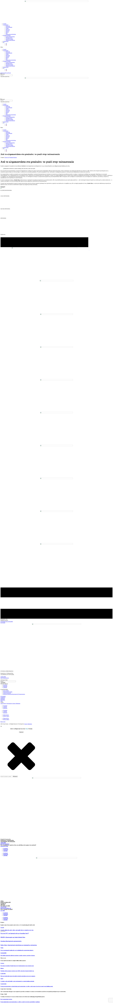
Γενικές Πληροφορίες (10, 36)
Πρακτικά (8, 26)
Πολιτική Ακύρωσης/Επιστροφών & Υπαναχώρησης (14, 694)
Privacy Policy (6, 716)
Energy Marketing (28, 724)
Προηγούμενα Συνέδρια (11, 34)
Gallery (7, 28)
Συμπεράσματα (9, 27)
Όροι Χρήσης (6, 690)
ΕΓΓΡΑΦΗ (3, 682)
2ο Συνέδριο (5, 24)
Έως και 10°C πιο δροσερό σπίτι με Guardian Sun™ (15, 933)
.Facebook (5, 848)
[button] (56, 47)
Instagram (5, 686)
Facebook (5, 685)
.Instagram (5, 849)
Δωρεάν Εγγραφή (9, 39)
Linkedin (5, 706)
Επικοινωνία (5, 41)
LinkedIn (5, 687)
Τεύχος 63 (7, 157)
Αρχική (4, 23)
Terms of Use (6, 714)
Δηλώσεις (8, 29)
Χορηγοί (7, 30)
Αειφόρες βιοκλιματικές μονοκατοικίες (11, 941)
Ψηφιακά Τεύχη (9, 37)
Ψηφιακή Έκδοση (7, 35)
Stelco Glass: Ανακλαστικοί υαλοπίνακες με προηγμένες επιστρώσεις (19, 945)
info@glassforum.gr (5, 677)
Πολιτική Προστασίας (7, 691)
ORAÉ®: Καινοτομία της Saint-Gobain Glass (13, 937)
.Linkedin (5, 850)
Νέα (7, 33)
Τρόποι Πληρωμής (7, 693)
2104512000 (3, 676)
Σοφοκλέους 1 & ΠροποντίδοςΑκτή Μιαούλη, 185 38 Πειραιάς (8, 841)
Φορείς (7, 31)
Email (2, 681)
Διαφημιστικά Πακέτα (10, 40)
